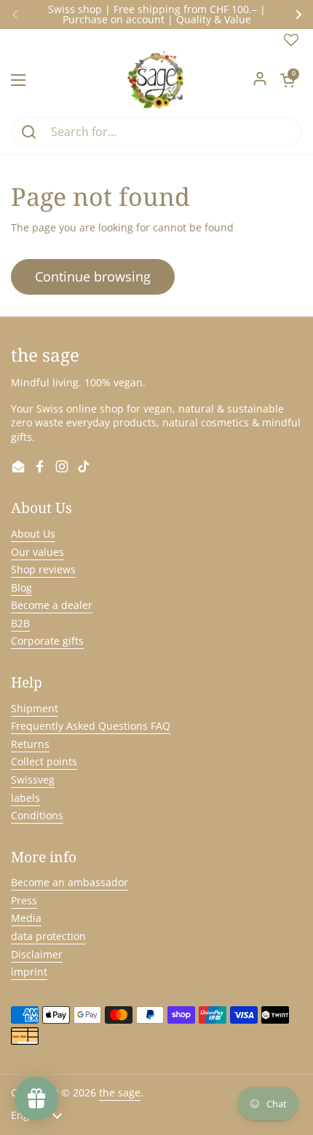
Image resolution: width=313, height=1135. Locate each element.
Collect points (44, 761)
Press (24, 900)
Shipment (34, 708)
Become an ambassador (69, 882)
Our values (37, 552)
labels (25, 798)
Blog (21, 587)
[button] (287, 80)
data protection (48, 936)
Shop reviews (43, 569)
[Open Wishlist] (291, 43)
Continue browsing (93, 276)
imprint (29, 972)
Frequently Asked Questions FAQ (90, 726)
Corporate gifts (47, 641)
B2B (20, 623)
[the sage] (157, 80)
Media (26, 918)
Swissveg (33, 779)
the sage (119, 1092)
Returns (30, 744)
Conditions (37, 815)
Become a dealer (51, 605)
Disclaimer (37, 954)
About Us (33, 534)
